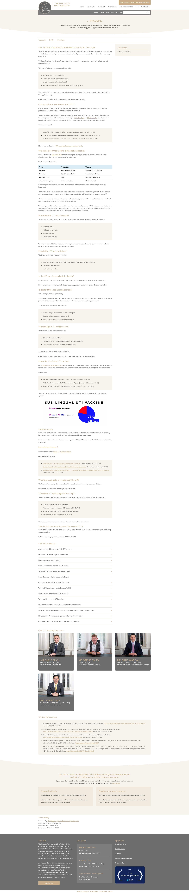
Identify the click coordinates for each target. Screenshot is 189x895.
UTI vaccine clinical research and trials (69, 146)
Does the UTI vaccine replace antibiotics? (53, 555)
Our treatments (120, 844)
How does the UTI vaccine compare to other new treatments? (60, 616)
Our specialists (120, 849)
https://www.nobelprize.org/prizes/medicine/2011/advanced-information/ (68, 731)
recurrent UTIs (57, 155)
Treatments (101, 7)
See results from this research (48, 447)
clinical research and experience (52, 365)
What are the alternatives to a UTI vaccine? (53, 566)
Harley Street (144, 2)
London (136, 2)
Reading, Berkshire (126, 2)
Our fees (118, 853)
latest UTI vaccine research (62, 451)
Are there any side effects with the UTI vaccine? (55, 549)
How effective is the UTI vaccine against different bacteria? (59, 605)
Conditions (112, 7)
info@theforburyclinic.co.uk (88, 877)
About (82, 7)
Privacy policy (120, 863)
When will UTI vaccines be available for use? (54, 571)
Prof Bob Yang (79, 118)
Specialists (90, 7)
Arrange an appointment (123, 858)
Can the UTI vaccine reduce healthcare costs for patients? (58, 621)
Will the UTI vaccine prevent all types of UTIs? (54, 588)
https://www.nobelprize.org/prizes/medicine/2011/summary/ (124, 723)
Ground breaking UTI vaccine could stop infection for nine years (64, 467)
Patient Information (126, 7)
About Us (49, 883)
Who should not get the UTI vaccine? (51, 599)
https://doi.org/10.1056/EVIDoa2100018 (80, 751)
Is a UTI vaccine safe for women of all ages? (53, 577)
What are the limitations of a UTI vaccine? (53, 594)
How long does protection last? (49, 560)
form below (116, 783)
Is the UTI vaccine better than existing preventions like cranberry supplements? (66, 610)
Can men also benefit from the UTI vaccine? (53, 582)
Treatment (42, 40)
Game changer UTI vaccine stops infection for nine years (62, 463)
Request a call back (124, 51)
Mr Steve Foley (92, 118)
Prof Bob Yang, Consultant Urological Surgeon (63, 821)
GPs (137, 7)
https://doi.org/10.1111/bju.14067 (87, 743)
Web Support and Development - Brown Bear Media (94, 891)
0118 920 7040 (98, 12)
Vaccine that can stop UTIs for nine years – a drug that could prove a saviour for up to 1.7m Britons (76, 470)
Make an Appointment (114, 12)
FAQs (51, 40)
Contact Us (145, 7)
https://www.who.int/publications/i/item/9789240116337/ (63, 737)
